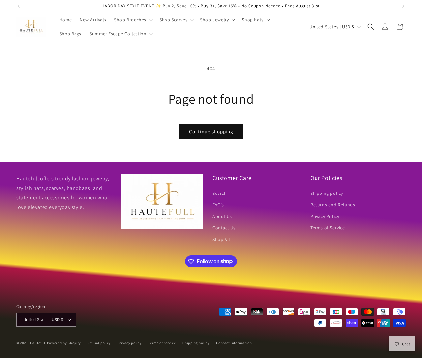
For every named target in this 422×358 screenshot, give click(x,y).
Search (219, 193)
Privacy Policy (324, 216)
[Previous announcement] (19, 6)
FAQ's (218, 205)
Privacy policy (129, 343)
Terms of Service (327, 228)
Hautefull (38, 343)
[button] (132, 20)
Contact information (234, 343)
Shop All (221, 239)
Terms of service (162, 343)
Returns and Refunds (332, 205)
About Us (222, 216)
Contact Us (224, 228)
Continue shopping (211, 131)
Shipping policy (326, 193)
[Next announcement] (403, 6)
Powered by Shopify (64, 343)
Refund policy (99, 343)
